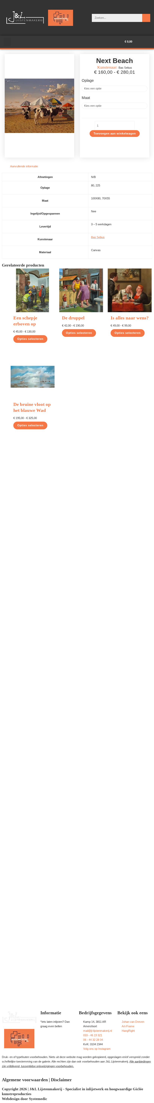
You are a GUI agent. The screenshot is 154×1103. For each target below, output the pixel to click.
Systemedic (38, 1099)
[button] (7, 42)
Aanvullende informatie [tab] (24, 166)
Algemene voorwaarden (25, 1079)
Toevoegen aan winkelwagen (115, 133)
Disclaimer (61, 1079)
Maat (86, 98)
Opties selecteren (30, 338)
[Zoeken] (146, 18)
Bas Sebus (98, 237)
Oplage (88, 80)
